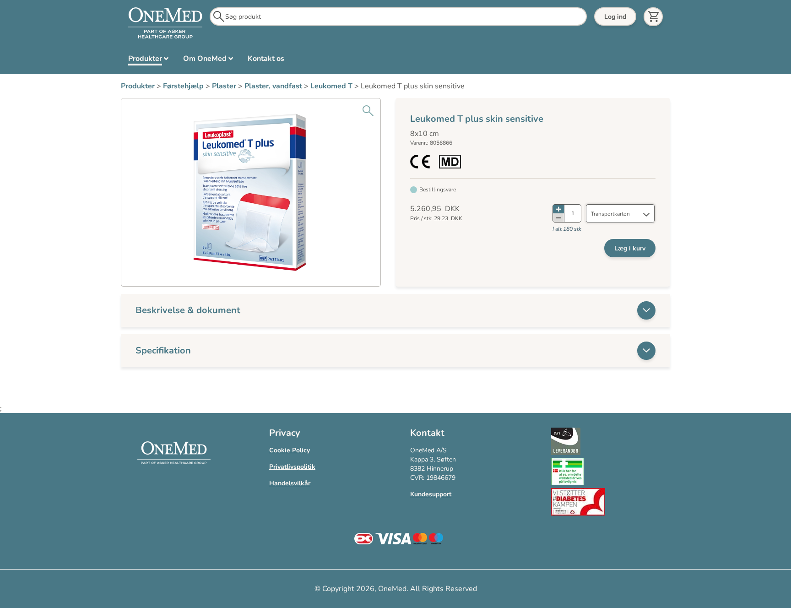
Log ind (615, 16)
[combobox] (620, 214)
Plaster (224, 86)
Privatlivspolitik (292, 466)
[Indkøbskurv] (653, 16)
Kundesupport (430, 494)
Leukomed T (331, 86)
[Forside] (165, 23)
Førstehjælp (183, 86)
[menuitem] (148, 60)
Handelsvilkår (289, 483)
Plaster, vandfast (273, 86)
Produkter (138, 86)
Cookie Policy (289, 450)
